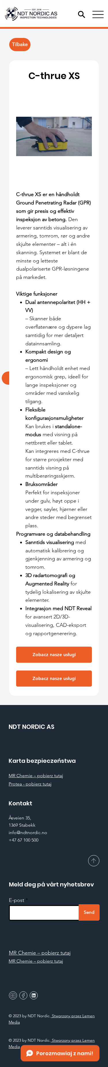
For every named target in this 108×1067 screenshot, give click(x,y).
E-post (16, 900)
